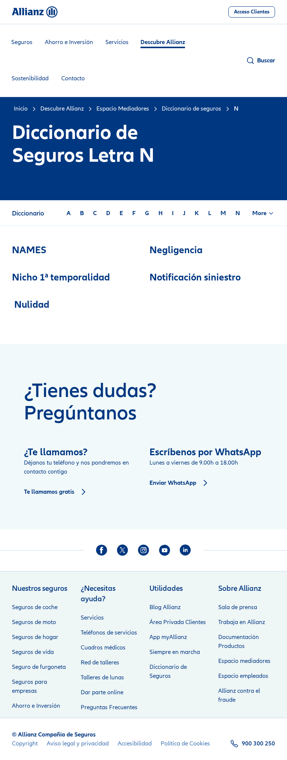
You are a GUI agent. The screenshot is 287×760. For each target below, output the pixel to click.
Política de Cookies (185, 743)
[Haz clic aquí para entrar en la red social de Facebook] (102, 550)
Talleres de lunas (102, 677)
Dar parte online (102, 692)
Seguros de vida (33, 652)
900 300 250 (258, 743)
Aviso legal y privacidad (78, 743)
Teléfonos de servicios (109, 632)
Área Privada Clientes (177, 622)
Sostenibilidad (30, 78)
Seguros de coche (35, 607)
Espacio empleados (243, 676)
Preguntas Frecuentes (109, 707)
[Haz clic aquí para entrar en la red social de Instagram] (143, 550)
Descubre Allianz (163, 42)
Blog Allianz (164, 607)
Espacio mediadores (244, 661)
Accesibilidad (135, 743)
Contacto (73, 78)
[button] (260, 60)
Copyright (25, 743)
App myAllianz (168, 637)
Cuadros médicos (103, 647)
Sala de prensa (237, 607)
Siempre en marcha (174, 652)
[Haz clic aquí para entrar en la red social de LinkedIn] (185, 550)
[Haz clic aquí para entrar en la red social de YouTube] (164, 550)
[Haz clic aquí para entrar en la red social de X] (123, 550)
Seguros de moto (34, 622)
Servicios (117, 42)
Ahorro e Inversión (69, 42)
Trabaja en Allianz (241, 622)
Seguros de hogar (35, 637)
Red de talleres (100, 662)
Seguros (22, 42)
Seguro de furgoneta (39, 667)
